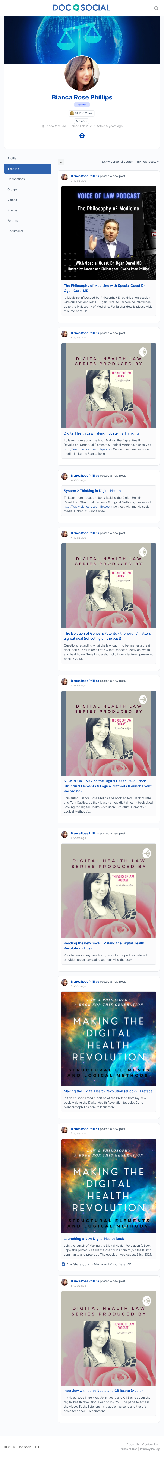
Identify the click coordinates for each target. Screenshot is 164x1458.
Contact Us (150, 1444)
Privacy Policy (150, 1449)
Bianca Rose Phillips (85, 176)
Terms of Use (128, 1449)
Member (81, 121)
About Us (132, 1444)
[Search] (156, 8)
